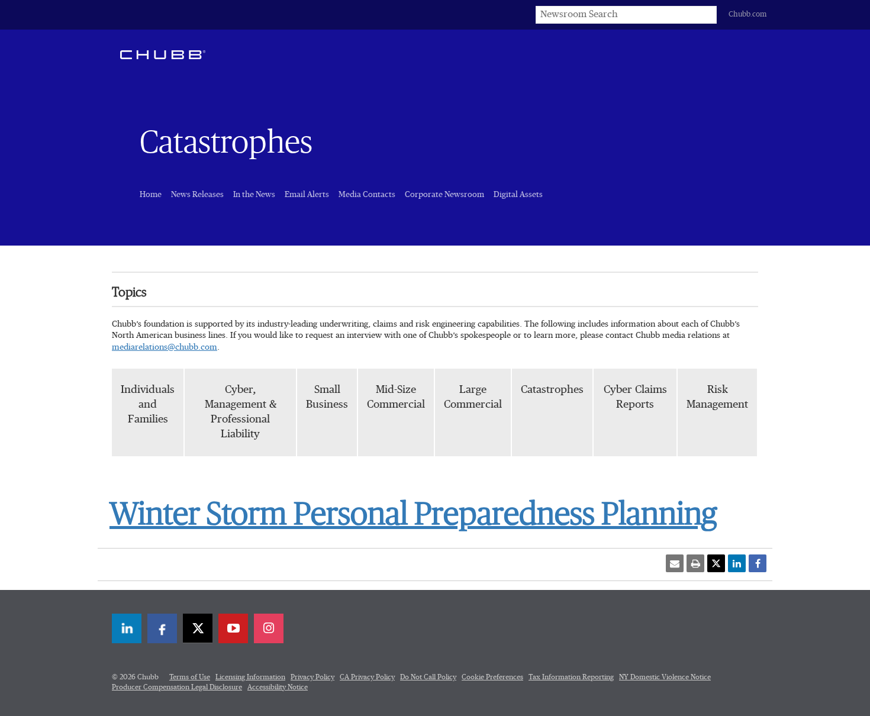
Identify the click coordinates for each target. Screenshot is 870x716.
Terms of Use (189, 677)
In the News (254, 195)
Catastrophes (552, 390)
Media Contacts (367, 195)
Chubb (162, 54)
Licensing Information (250, 677)
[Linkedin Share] (737, 563)
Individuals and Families (148, 405)
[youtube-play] (233, 628)
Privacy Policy (312, 677)
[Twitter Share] (716, 563)
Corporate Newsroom (444, 195)
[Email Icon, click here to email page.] (675, 563)
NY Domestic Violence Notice (665, 677)
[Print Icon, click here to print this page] (695, 563)
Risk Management (717, 397)
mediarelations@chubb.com (164, 347)
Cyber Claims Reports (635, 397)
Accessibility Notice (277, 687)
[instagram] (268, 628)
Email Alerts (307, 195)
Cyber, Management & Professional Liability (240, 412)
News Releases (197, 195)
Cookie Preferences (492, 677)
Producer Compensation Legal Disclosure (177, 687)
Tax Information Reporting (571, 677)
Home (151, 195)
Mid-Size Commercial (396, 397)
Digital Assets (518, 195)
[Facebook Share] (757, 563)
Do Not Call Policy (428, 677)
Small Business (327, 397)
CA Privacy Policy (367, 677)
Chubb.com (747, 14)
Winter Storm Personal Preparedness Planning (413, 515)
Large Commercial (473, 397)
